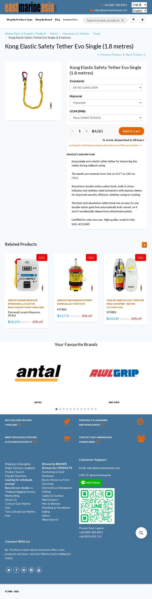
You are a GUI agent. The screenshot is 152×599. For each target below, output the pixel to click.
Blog (57, 19)
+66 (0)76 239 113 (90, 536)
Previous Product (111, 54)
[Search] (122, 20)
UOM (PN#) (78, 111)
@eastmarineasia (100, 475)
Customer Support (93, 459)
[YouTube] (39, 570)
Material (76, 96)
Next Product (134, 54)
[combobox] (105, 20)
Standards (77, 81)
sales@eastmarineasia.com (110, 10)
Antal (38, 402)
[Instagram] (31, 570)
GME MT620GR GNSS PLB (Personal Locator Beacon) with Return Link (26, 304)
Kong (96, 33)
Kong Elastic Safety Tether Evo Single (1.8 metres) (69, 46)
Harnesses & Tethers (76, 33)
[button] (141, 533)
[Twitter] (9, 570)
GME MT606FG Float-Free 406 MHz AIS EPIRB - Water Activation (125, 304)
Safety (54, 33)
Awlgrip (114, 402)
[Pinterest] (24, 570)
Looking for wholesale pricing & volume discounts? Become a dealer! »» (105, 145)
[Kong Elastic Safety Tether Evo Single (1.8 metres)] (33, 91)
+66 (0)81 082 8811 (115, 5)
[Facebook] (16, 570)
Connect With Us (17, 541)
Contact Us (70, 19)
